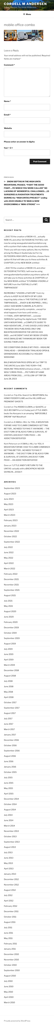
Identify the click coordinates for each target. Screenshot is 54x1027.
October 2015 (10, 772)
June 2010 (8, 986)
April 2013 (9, 868)
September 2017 (12, 708)
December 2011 (11, 911)
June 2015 (8, 783)
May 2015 (8, 788)
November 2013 (11, 831)
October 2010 (10, 965)
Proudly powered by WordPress (17, 1021)
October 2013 (10, 836)
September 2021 (12, 590)
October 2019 (10, 633)
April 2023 (9, 509)
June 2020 (9, 617)
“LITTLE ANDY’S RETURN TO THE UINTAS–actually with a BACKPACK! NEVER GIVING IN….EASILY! (24, 468)
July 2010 (8, 981)
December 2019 (11, 627)
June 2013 (8, 858)
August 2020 (10, 611)
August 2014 (10, 809)
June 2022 (9, 552)
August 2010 (10, 976)
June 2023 (9, 499)
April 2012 (8, 901)
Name (7, 101)
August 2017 (10, 713)
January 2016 (10, 767)
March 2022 (9, 568)
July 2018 (8, 681)
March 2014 (9, 826)
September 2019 (12, 638)
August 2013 (10, 847)
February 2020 (11, 622)
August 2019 (10, 643)
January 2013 (10, 874)
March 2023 (9, 515)
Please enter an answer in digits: (19, 142)
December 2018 (11, 670)
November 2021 (11, 585)
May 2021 (8, 606)
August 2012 (10, 890)
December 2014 (11, 799)
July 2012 (8, 895)
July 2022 (8, 547)
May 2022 (8, 558)
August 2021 (10, 595)
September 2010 (12, 970)
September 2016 (12, 751)
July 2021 (8, 601)
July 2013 (8, 852)
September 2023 (12, 488)
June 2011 (8, 933)
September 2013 (12, 842)
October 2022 (10, 536)
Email (7, 115)
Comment (9, 65)
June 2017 (8, 724)
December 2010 (11, 954)
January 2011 (10, 949)
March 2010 (9, 1002)
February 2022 (10, 574)
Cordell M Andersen (25, 4)
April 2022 (9, 563)
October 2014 (10, 804)
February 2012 (10, 906)
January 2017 (10, 735)
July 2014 (8, 815)
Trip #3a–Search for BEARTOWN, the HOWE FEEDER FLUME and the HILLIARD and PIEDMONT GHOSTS (26, 398)
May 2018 (8, 692)
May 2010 (8, 992)
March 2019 (9, 665)
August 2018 (10, 676)
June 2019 (8, 654)
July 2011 (8, 927)
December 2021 (11, 579)
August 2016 (10, 756)
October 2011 (10, 917)
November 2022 (11, 531)
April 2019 (9, 659)
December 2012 (11, 879)
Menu (28, 14)
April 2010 (9, 997)
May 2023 (8, 504)
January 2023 (10, 526)
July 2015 (8, 777)
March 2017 (9, 729)
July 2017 (8, 718)
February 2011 (10, 943)
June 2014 (8, 820)
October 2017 (10, 702)
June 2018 (8, 686)
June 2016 (8, 761)
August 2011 (9, 922)
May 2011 (8, 938)
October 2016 (10, 745)
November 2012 (11, 885)
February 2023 (11, 520)
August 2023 (10, 493)
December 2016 (11, 740)
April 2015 (9, 793)
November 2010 (11, 959)
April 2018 (9, 697)
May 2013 (8, 863)
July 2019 (8, 649)
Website (8, 128)
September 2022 (12, 542)
